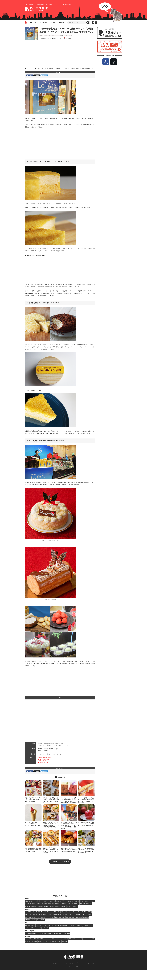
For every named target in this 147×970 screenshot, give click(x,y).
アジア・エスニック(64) (74, 914)
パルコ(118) (48, 941)
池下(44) (27, 903)
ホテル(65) (38, 925)
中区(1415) (57, 903)
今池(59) (92, 901)
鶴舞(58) (87, 901)
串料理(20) (78, 911)
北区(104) (82, 903)
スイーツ (57, 35)
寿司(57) (40, 911)
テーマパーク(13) (46, 925)
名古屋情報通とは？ (70, 963)
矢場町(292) (46, 901)
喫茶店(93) (27, 919)
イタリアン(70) (36, 914)
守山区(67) (63, 906)
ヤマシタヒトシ (69, 38)
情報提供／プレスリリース (58, 963)
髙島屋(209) (34, 941)
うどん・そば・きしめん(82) (67, 911)
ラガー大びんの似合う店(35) (44, 933)
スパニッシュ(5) (63, 914)
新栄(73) (82, 901)
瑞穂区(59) (33, 906)
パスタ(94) (43, 914)
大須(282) (52, 901)
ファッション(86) (50, 938)
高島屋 (61, 35)
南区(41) (52, 906)
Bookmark (45, 75)
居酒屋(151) (58, 917)
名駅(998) (27, 901)
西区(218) (76, 903)
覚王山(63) (32, 903)
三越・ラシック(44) (56, 941)
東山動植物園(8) (63, 925)
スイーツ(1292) (40, 919)
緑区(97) (75, 906)
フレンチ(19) (56, 914)
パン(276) (33, 919)
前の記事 (55, 861)
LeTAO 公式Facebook (43, 762)
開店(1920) (36, 938)
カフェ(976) (86, 917)
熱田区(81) (27, 906)
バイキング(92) (78, 917)
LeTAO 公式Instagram (43, 759)
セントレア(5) (37, 927)
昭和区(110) (88, 903)
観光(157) (27, 925)
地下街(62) (27, 941)
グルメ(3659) (28, 911)
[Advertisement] (60, 54)
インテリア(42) (64, 938)
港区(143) (46, 906)
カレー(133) (83, 914)
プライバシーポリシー (81, 963)
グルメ (34, 22)
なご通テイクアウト (68, 35)
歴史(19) (33, 925)
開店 (54, 22)
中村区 (53, 35)
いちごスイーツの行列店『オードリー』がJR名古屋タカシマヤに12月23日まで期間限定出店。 (33, 824)
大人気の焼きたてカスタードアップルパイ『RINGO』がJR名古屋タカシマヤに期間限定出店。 (69, 849)
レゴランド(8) (45, 927)
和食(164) (35, 911)
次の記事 (64, 861)
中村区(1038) (51, 903)
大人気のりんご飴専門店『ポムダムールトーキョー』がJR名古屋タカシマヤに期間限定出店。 (86, 824)
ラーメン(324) (28, 914)
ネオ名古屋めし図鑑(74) (30, 933)
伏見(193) (64, 901)
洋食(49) (84, 911)
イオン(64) (64, 941)
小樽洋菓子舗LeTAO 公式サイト (46, 757)
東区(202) (64, 903)
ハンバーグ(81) (35, 917)
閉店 (62, 22)
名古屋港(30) (72, 925)
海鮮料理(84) (47, 911)
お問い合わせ (91, 963)
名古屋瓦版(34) (66, 933)
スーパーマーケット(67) (88, 938)
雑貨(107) (57, 938)
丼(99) (58, 911)
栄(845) (32, 901)
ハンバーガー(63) (50, 917)
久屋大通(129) (39, 901)
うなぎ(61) (53, 911)
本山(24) (38, 903)
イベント (44, 22)
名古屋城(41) (79, 925)
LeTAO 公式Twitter (42, 761)
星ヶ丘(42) (44, 903)
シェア (30, 75)
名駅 (50, 35)
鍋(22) (63, 917)
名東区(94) (57, 906)
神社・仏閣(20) (55, 925)
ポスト (37, 75)
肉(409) (89, 914)
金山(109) (58, 901)
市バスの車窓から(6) (56, 933)
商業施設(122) (72, 938)
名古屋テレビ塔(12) (87, 925)
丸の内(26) (70, 901)
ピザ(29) (49, 914)
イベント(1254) (28, 938)
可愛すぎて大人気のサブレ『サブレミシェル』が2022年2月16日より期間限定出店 (33, 799)
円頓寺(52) (76, 901)
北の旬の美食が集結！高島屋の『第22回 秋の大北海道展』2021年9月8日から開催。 (33, 849)
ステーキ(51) (28, 917)
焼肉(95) (43, 917)
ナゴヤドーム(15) (29, 927)
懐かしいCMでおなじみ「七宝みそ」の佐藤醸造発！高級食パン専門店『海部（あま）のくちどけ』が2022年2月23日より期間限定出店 (69, 825)
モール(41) (79, 938)
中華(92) (89, 911)
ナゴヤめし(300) (70, 917)
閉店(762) (42, 938)
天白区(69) (69, 906)
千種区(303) (70, 903)
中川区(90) (40, 906)
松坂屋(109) (41, 941)
